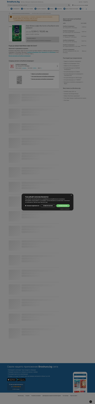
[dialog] (47, 202)
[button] (32, 205)
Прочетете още (43, 202)
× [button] (71, 195)
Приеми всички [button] (63, 205)
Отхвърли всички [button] (48, 205)
